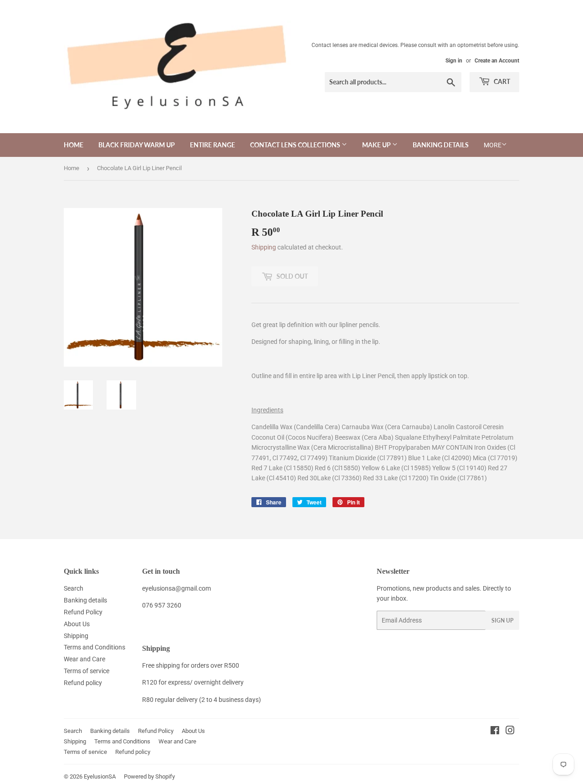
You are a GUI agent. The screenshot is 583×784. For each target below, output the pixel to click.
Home (73, 145)
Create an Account (497, 60)
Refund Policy (83, 612)
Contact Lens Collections (296, 145)
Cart (501, 81)
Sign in (453, 60)
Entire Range (212, 145)
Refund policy (83, 682)
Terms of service (86, 671)
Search (73, 588)
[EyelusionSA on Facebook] (495, 731)
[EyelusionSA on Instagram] (510, 731)
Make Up (377, 145)
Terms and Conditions (94, 647)
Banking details (85, 600)
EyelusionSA (100, 776)
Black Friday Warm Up (136, 145)
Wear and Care (84, 659)
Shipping (263, 247)
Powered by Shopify (149, 776)
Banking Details (441, 145)
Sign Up (502, 620)
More (492, 145)
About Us (77, 624)
